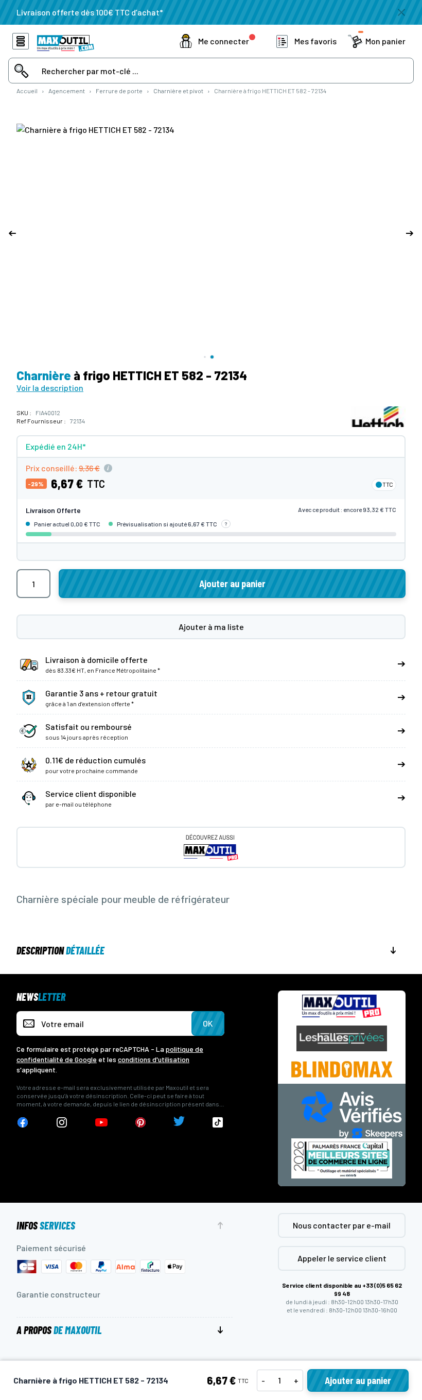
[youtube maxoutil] (101, 1122)
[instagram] (62, 1122)
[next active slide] (409, 233)
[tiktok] (218, 1122)
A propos (58, 1330)
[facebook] (22, 1122)
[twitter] (179, 1122)
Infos (45, 1225)
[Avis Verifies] (352, 1114)
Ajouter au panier (358, 1380)
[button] (217, 41)
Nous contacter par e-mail (342, 1225)
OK (208, 1023)
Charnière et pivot (178, 90)
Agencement (66, 90)
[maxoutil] (341, 1006)
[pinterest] (140, 1122)
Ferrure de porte (119, 90)
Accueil (27, 90)
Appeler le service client (341, 1258)
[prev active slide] (12, 233)
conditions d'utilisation (153, 1059)
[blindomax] (341, 1069)
